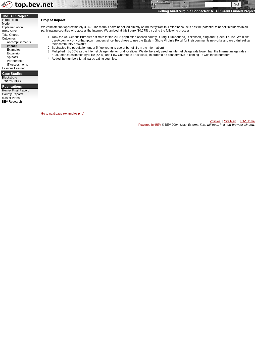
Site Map (230, 121)
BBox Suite (9, 31)
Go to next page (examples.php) (62, 113)
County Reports (12, 94)
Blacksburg (9, 77)
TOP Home (247, 121)
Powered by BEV (149, 125)
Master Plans (11, 98)
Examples (13, 49)
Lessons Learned (14, 68)
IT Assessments (17, 64)
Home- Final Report (15, 90)
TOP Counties (11, 81)
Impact (12, 46)
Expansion (14, 53)
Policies (215, 121)
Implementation (12, 27)
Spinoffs (12, 57)
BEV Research (12, 101)
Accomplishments (19, 42)
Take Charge (10, 35)
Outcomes (9, 38)
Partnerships (15, 61)
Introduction (10, 20)
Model (6, 23)
